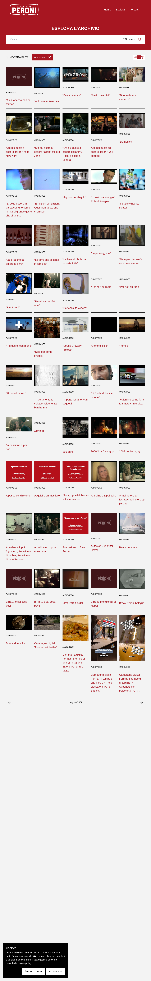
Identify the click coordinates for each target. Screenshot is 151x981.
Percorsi (134, 9)
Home (107, 9)
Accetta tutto (55, 971)
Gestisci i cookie (33, 971)
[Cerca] (140, 39)
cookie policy (25, 963)
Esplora (120, 9)
